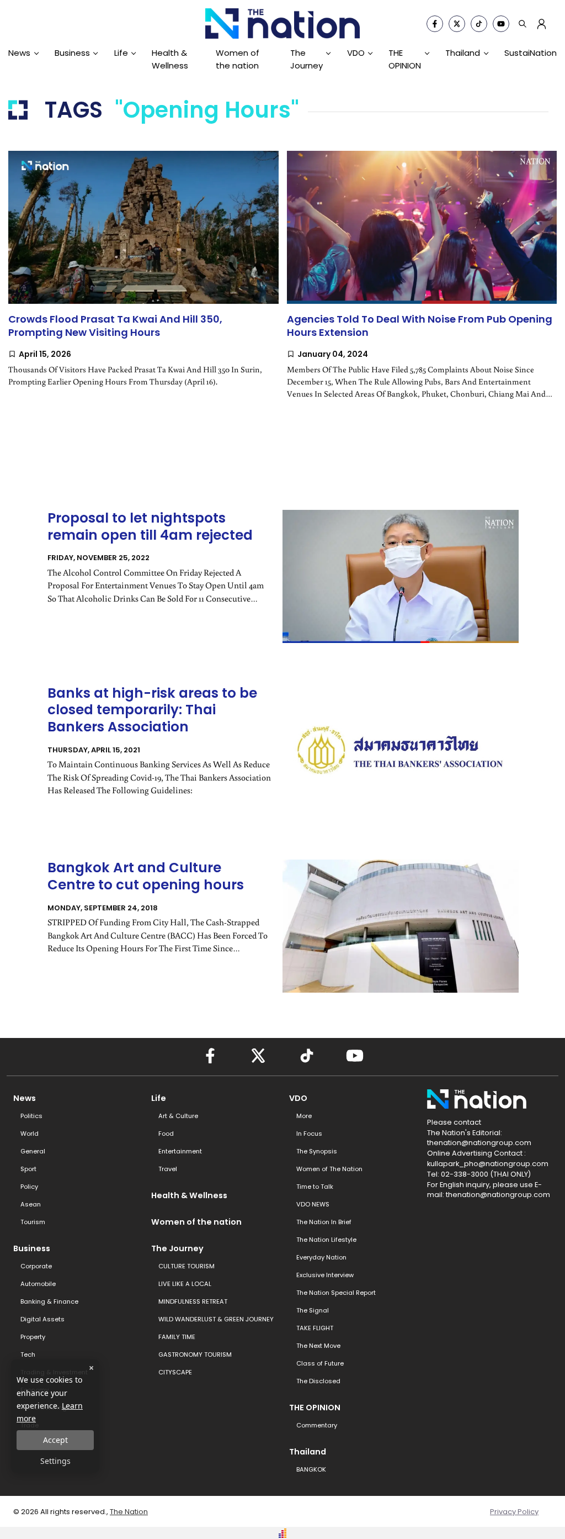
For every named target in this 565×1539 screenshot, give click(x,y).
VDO (356, 53)
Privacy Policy (514, 1511)
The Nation (129, 1511)
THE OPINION (404, 59)
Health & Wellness (170, 59)
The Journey (306, 59)
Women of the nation (237, 59)
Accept (55, 1440)
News (19, 53)
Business (72, 53)
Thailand (462, 53)
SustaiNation (530, 53)
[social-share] (435, 23)
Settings (55, 1461)
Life (121, 53)
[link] (143, 280)
